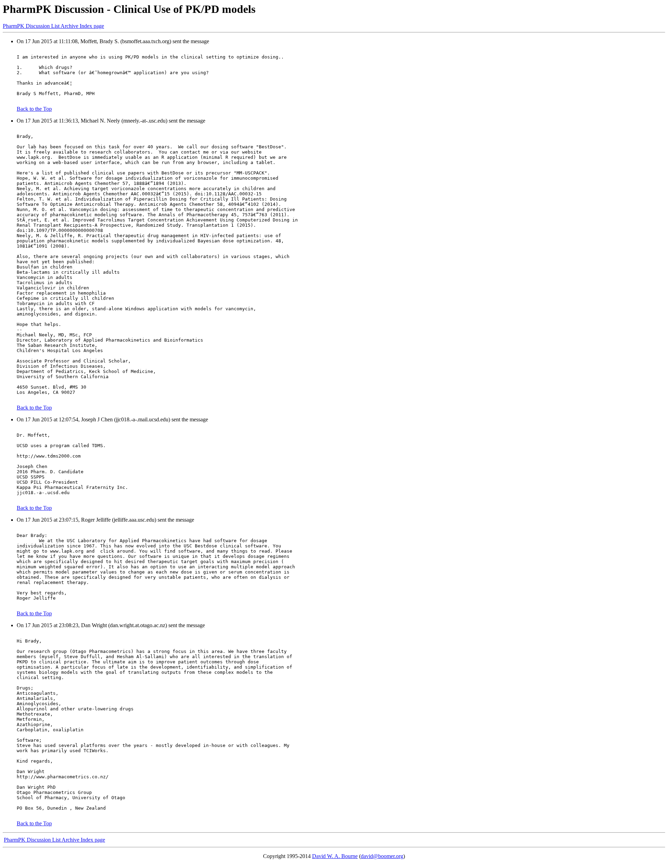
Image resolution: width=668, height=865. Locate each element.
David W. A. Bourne (335, 856)
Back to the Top (34, 109)
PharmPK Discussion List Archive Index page (53, 26)
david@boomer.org (382, 856)
